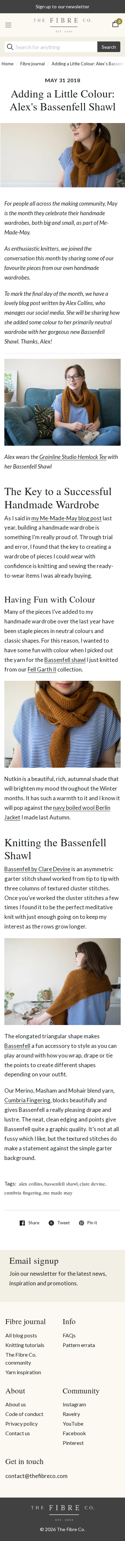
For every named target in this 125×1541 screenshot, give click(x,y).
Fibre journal (32, 63)
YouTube (73, 1423)
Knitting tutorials (24, 1345)
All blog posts (21, 1335)
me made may (58, 1192)
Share (33, 1223)
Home (7, 63)
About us (15, 1404)
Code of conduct (24, 1414)
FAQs (69, 1335)
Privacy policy (21, 1423)
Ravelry (71, 1414)
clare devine (92, 1183)
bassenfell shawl (61, 1183)
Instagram (74, 1404)
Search (109, 47)
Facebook (74, 1433)
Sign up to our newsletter (62, 6)
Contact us (17, 1433)
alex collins (30, 1183)
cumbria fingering (22, 1192)
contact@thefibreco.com (36, 1475)
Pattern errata (79, 1345)
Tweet (63, 1223)
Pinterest (73, 1443)
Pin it (92, 1223)
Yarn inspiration (23, 1372)
